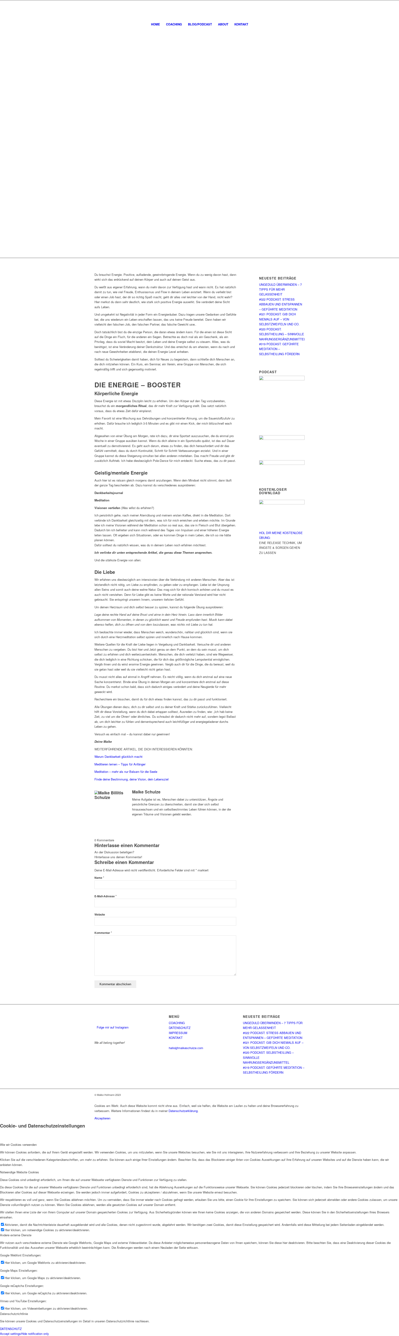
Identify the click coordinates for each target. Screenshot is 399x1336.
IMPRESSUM (178, 1033)
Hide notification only (35, 1333)
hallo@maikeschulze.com (186, 1048)
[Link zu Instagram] (373, 9)
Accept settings (10, 1333)
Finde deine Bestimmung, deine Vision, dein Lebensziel (131, 779)
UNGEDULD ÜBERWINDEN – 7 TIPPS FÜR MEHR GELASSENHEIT (280, 289)
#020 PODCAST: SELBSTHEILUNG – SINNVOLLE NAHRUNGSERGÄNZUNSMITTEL (282, 334)
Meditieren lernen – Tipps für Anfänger (119, 764)
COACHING (177, 1023)
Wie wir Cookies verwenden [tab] (18, 1144)
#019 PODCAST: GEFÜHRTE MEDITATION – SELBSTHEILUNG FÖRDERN (279, 349)
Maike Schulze (146, 792)
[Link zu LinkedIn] (380, 9)
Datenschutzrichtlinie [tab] (14, 1313)
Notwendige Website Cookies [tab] (19, 1172)
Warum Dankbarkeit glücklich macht (118, 756)
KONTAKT (176, 1037)
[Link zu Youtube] (387, 9)
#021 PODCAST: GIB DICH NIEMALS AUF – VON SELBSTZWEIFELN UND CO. (279, 319)
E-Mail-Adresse (105, 896)
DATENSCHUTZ (179, 1027)
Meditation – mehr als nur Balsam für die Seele (125, 771)
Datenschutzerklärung (183, 1111)
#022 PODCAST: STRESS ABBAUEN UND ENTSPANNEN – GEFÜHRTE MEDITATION (280, 304)
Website (99, 915)
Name (99, 878)
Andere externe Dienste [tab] (15, 1235)
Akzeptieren (102, 1118)
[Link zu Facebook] (366, 9)
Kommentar (103, 933)
